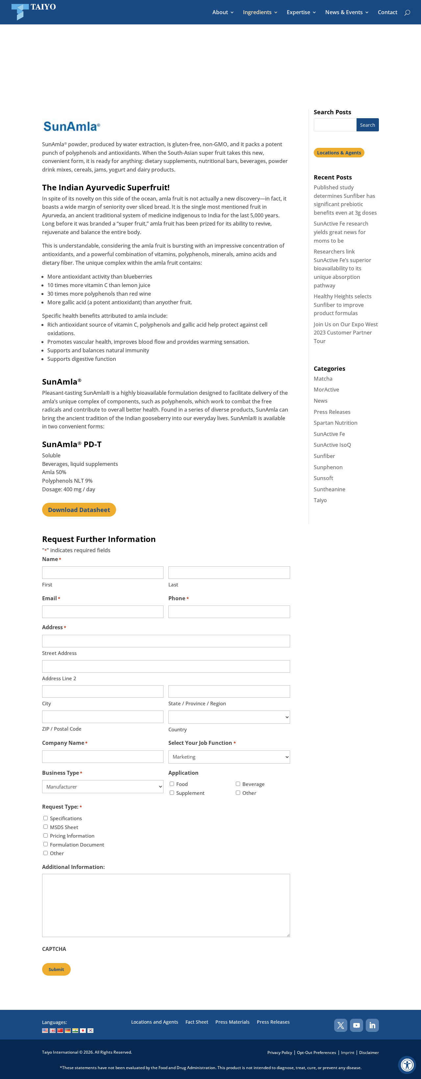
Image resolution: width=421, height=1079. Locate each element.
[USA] (45, 1030)
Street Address (59, 653)
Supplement (190, 793)
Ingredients (257, 13)
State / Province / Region (197, 703)
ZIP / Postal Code (62, 728)
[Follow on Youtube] (356, 1025)
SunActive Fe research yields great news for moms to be (341, 232)
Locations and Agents (154, 1022)
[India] (75, 1030)
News (321, 400)
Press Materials (232, 1022)
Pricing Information (72, 835)
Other (249, 793)
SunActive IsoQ (332, 444)
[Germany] (68, 1030)
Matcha (323, 378)
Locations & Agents (339, 152)
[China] (60, 1030)
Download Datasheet (79, 510)
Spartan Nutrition (336, 422)
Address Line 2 (59, 678)
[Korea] (90, 1030)
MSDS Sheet (64, 827)
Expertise (298, 13)
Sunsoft (323, 478)
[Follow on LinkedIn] (372, 1025)
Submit (56, 969)
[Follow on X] (340, 1025)
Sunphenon (328, 467)
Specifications (66, 818)
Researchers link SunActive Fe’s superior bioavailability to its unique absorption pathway (342, 268)
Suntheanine (329, 489)
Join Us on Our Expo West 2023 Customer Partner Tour (346, 333)
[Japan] (83, 1030)
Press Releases (332, 412)
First (47, 584)
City (46, 703)
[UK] (53, 1030)
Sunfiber (324, 456)
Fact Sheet (197, 1022)
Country (177, 729)
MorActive (326, 389)
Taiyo (320, 500)
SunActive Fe (329, 434)
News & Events (344, 13)
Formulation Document (77, 844)
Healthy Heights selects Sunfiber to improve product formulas (343, 305)
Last (173, 584)
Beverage (253, 784)
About (220, 13)
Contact (387, 13)
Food (182, 784)
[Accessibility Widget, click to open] (407, 1065)
